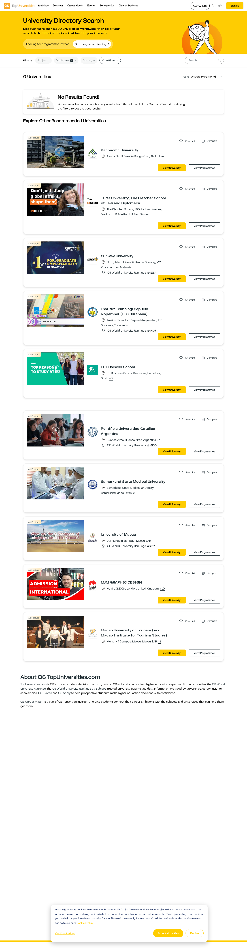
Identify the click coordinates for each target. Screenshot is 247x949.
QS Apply (64, 693)
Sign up (235, 5)
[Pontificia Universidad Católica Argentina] (92, 431)
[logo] (19, 5)
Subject (42, 60)
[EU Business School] (92, 370)
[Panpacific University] (92, 153)
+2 (134, 493)
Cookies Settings (65, 933)
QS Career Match (31, 702)
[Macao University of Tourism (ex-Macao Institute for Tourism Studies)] (92, 633)
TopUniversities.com (33, 684)
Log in (219, 5)
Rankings (43, 5)
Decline (194, 933)
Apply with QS (200, 6)
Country (88, 60)
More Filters (109, 60)
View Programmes (204, 167)
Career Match (75, 5)
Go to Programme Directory (91, 44)
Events (91, 5)
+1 (159, 642)
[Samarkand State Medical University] (92, 484)
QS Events (45, 693)
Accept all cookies (168, 933)
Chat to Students (128, 5)
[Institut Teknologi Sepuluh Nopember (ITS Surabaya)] (92, 312)
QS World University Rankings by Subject (79, 688)
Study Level (64, 60)
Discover (58, 5)
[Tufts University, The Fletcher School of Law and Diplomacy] (92, 201)
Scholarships (107, 5)
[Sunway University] (92, 259)
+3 (111, 379)
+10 (162, 589)
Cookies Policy (84, 923)
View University (171, 167)
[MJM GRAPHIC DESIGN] (92, 585)
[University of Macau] (92, 537)
